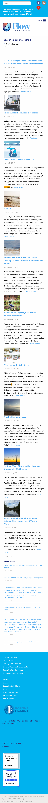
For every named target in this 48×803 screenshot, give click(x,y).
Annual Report (8, 699)
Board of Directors (10, 692)
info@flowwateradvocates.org (30, 799)
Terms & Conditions (26, 801)
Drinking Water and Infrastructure (16, 667)
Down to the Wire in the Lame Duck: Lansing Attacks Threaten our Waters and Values (23, 260)
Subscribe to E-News (11, 686)
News (5, 680)
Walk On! (8, 208)
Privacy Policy (14, 801)
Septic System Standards (13, 670)
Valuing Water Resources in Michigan (21, 113)
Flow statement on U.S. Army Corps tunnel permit (24, 578)
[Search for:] (19, 3)
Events (5, 683)
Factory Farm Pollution (12, 664)
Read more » (26, 92)
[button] (40, 20)
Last (11, 557)
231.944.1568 (16, 799)
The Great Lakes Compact (13, 673)
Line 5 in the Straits (10, 657)
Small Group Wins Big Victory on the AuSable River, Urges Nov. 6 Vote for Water (21, 521)
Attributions (5, 801)
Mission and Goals (10, 695)
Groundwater (8, 660)
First (6, 557)
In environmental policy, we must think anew (21, 642)
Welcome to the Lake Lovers (17, 365)
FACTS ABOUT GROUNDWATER (19, 159)
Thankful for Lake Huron (15, 417)
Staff (5, 689)
